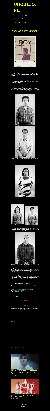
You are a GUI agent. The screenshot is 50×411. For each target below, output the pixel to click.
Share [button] (11, 375)
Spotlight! (18, 23)
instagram (29, 301)
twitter (24, 301)
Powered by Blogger (26, 404)
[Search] (38, 3)
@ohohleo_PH (35, 301)
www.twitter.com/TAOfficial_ (18, 291)
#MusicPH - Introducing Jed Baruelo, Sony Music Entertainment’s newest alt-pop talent (24, 372)
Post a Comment (15, 375)
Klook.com (13, 349)
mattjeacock (27, 406)
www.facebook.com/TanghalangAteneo (20, 290)
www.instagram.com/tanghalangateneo (20, 292)
